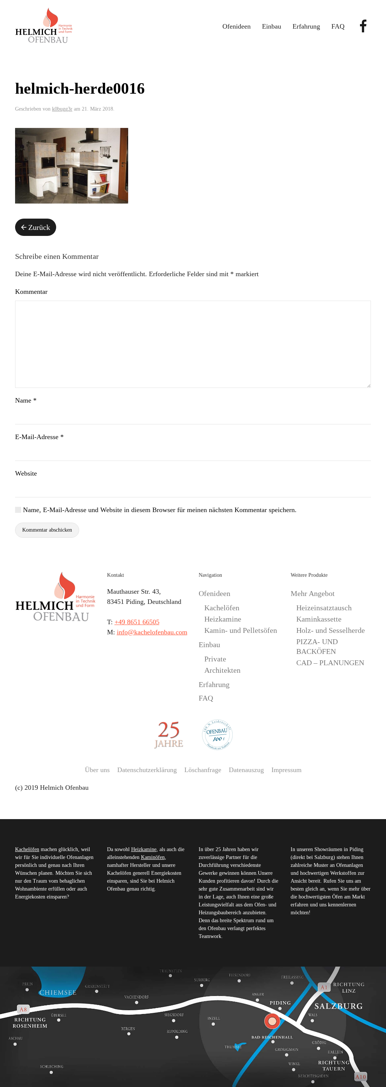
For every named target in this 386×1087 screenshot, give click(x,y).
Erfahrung (306, 26)
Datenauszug (246, 770)
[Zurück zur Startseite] (44, 26)
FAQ (338, 26)
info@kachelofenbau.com (152, 632)
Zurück (39, 227)
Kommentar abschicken (47, 530)
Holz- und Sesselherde (330, 630)
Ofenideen (214, 593)
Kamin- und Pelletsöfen (240, 630)
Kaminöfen (153, 857)
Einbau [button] (271, 26)
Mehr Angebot (313, 593)
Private (215, 659)
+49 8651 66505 (137, 622)
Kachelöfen (221, 608)
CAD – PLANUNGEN (330, 662)
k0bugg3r (62, 109)
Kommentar (31, 291)
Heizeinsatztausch (324, 608)
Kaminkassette (319, 619)
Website (26, 473)
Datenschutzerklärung (147, 770)
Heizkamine (222, 619)
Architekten (222, 670)
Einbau (209, 644)
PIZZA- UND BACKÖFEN (317, 646)
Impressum (286, 770)
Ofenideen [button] (236, 26)
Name (26, 400)
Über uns (97, 770)
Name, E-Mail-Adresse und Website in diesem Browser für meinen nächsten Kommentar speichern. (159, 510)
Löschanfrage (202, 770)
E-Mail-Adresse (39, 437)
